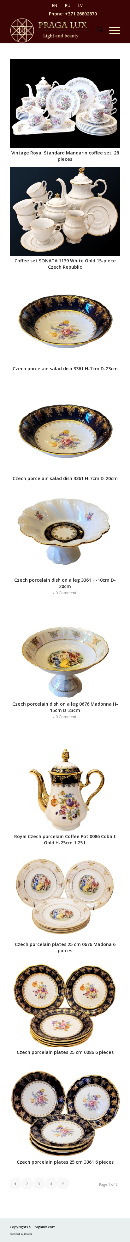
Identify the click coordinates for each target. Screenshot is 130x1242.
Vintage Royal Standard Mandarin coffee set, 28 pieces (65, 156)
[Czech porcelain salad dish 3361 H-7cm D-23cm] (65, 319)
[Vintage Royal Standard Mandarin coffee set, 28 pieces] (65, 103)
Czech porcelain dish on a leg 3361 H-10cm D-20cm (65, 583)
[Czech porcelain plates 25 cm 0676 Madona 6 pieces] (65, 894)
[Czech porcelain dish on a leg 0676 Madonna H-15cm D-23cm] (65, 654)
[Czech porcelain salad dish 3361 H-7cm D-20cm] (65, 428)
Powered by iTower (21, 1233)
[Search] (97, 30)
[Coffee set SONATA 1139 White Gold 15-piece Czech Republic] (65, 211)
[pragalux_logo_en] (54, 30)
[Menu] (111, 30)
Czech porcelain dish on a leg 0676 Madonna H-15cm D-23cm (65, 707)
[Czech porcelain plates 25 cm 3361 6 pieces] (65, 1112)
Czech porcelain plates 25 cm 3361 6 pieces (65, 1162)
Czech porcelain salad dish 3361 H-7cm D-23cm (65, 369)
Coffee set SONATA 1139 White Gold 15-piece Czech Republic (65, 264)
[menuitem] (97, 30)
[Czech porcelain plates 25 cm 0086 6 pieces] (65, 1002)
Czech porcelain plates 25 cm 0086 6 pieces (65, 1052)
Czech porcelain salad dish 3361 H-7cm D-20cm (65, 478)
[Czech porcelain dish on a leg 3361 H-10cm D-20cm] (65, 530)
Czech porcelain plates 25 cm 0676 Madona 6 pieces (65, 947)
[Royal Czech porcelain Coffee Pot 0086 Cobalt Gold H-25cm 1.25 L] (65, 786)
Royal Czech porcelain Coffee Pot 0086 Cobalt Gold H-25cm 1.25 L (65, 839)
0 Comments (67, 592)
